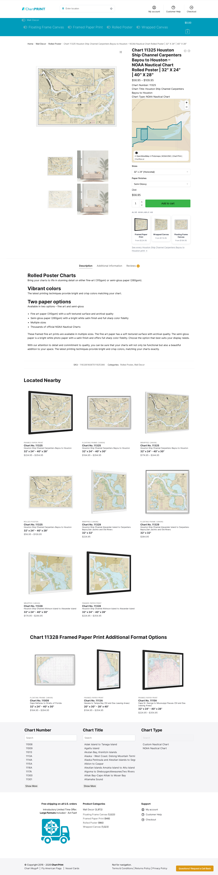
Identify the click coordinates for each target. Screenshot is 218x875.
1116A (29, 767)
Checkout (191, 11)
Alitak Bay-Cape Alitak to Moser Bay (105, 775)
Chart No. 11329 (106, 528)
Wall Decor (41, 43)
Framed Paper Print (33, 443)
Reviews (131, 265)
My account (154, 11)
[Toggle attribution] (136, 153)
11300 (29, 775)
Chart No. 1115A (161, 704)
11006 (29, 744)
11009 (29, 748)
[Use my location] (111, 8)
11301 (29, 779)
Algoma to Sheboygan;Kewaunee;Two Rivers (109, 771)
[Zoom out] (186, 107)
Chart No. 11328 (50, 609)
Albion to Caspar (94, 763)
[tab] (85, 263)
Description (85, 265)
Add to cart (167, 203)
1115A (29, 763)
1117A (29, 771)
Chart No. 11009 (46, 703)
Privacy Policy (159, 868)
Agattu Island (91, 748)
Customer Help (173, 11)
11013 (29, 752)
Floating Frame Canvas (93, 443)
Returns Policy (142, 868)
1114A (29, 759)
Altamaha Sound (93, 779)
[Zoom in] (186, 102)
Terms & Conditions (122, 868)
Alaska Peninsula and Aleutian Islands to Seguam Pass (115, 759)
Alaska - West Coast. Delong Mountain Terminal (111, 756)
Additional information (109, 265)
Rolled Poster (54, 43)
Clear (134, 189)
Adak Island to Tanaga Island (100, 744)
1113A (29, 756)
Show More (31, 786)
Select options (50, 461)
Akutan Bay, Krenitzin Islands (100, 752)
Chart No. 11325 (47, 448)
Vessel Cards (72, 868)
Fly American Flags (52, 868)
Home (30, 43)
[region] (161, 130)
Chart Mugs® (31, 868)
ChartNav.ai (139, 159)
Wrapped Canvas (148, 443)
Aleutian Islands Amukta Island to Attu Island (109, 767)
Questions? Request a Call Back (195, 868)
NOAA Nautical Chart (155, 748)
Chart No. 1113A (107, 703)
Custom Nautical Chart (156, 744)
